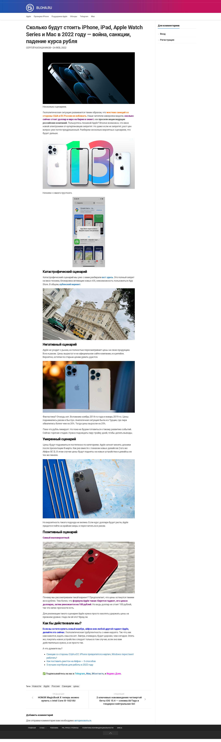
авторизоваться (82, 720)
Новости (36, 686)
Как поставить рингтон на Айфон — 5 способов (71, 661)
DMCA (119, 728)
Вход (162, 34)
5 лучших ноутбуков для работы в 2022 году (70, 664)
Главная (32, 728)
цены (76, 686)
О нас (42, 728)
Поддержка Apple (59, 16)
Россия (56, 686)
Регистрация (167, 40)
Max (93, 16)
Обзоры (73, 16)
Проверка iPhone (41, 16)
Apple (28, 16)
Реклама (54, 728)
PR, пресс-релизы (70, 728)
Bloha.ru (44, 8)
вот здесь (107, 277)
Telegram (84, 16)
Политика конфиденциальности (97, 728)
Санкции (66, 686)
